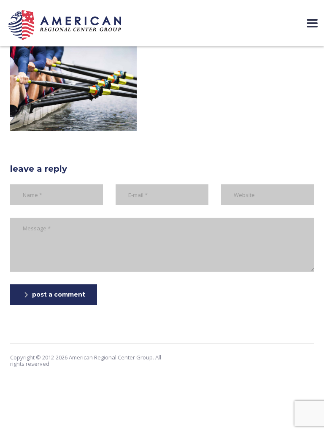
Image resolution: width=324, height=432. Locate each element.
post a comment (58, 294)
